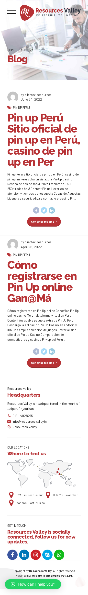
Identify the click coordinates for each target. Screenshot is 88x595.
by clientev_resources (36, 95)
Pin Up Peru (21, 107)
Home (11, 50)
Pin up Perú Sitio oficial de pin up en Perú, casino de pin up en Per (43, 139)
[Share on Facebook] (36, 210)
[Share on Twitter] (44, 210)
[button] (33, 584)
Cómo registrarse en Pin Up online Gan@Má (42, 281)
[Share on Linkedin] (52, 210)
